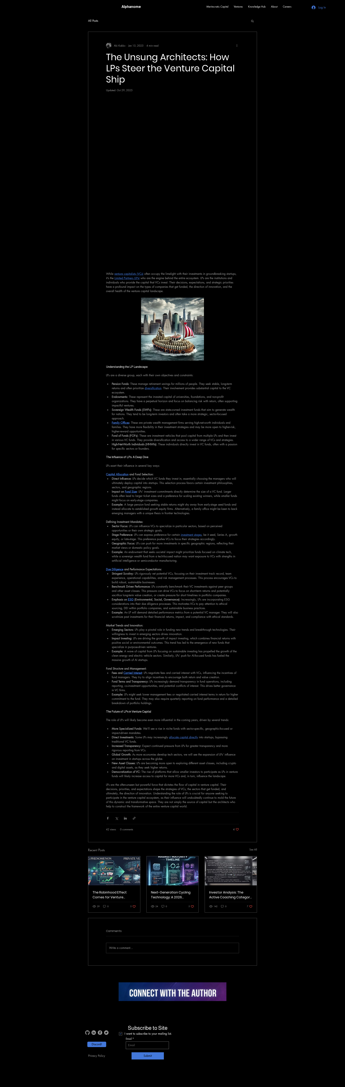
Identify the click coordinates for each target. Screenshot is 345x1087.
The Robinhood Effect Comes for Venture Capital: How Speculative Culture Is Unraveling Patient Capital (112, 895)
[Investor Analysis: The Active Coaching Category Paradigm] (231, 870)
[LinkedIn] (93, 1032)
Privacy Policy (96, 1056)
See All (253, 849)
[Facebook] (100, 1032)
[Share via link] (134, 818)
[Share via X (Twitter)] (116, 818)
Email (129, 1039)
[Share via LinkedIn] (125, 818)
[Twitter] (106, 1032)
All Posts (93, 21)
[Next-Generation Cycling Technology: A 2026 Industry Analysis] (173, 870)
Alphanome (131, 7)
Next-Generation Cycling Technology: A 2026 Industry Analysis (170, 895)
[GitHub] (87, 1032)
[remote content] (172, 181)
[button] (238, 6)
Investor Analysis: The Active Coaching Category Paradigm (230, 895)
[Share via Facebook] (107, 818)
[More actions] (237, 45)
